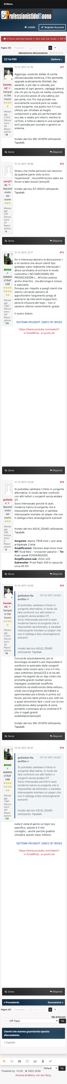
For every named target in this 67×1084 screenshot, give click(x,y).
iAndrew (20, 1075)
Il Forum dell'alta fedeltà (19, 38)
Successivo (54, 1002)
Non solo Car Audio (46, 38)
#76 (62, 747)
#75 (62, 585)
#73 (62, 252)
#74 (62, 482)
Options (56, 59)
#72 (62, 163)
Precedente (12, 1002)
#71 (62, 67)
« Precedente (19, 48)
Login (31, 27)
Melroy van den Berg (39, 1075)
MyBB (19, 1070)
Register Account (54, 27)
